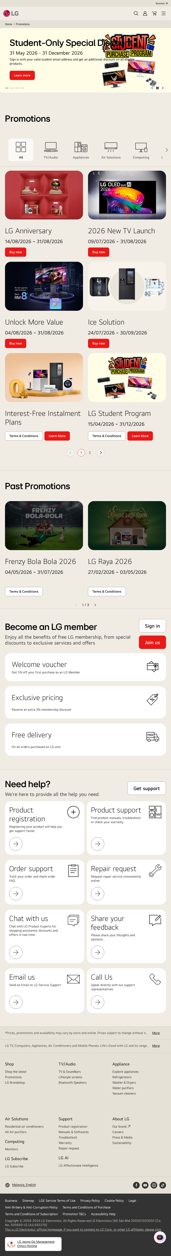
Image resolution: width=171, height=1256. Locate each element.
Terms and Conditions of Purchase (87, 1207)
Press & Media (122, 1137)
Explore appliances (125, 1072)
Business (160, 3)
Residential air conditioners (24, 1126)
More (156, 1033)
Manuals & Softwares (74, 1132)
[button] (136, 13)
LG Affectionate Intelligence (78, 1165)
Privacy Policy (90, 1201)
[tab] (20, 150)
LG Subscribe (14, 1166)
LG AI (63, 1157)
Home (8, 24)
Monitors (11, 1149)
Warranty (65, 1143)
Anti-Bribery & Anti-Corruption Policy (31, 1207)
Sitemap (28, 1201)
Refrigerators (122, 1077)
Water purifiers (123, 1088)
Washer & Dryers (124, 1082)
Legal (132, 1201)
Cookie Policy (114, 1201)
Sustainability (121, 1143)
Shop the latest (15, 1072)
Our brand (119, 1126)
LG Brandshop (15, 1082)
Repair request (69, 1148)
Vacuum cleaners (124, 1093)
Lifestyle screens (70, 1077)
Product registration (73, 1126)
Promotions (13, 1077)
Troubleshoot (68, 1137)
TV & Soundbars (70, 1072)
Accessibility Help (103, 1214)
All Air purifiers (15, 1132)
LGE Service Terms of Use (57, 1201)
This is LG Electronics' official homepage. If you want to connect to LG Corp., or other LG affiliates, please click (83, 1229)
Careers (117, 1132)
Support (66, 1118)
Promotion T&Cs (74, 1214)
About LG (120, 1118)
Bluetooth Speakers (73, 1082)
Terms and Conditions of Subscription (31, 1214)
